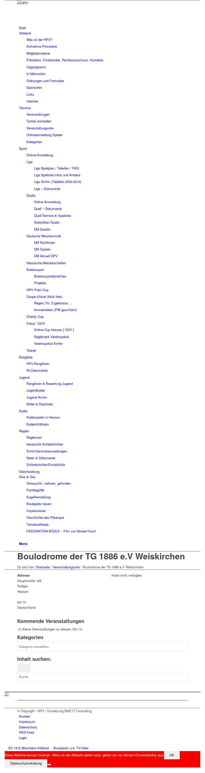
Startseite (43, 567)
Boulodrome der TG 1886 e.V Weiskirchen (101, 556)
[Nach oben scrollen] (6, 770)
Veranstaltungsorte (66, 567)
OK (172, 755)
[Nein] (49, 764)
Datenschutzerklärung (26, 763)
